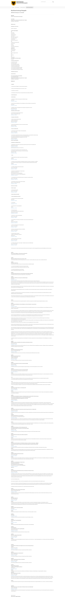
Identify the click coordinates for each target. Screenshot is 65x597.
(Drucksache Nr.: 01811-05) (14, 430)
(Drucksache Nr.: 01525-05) (14, 105)
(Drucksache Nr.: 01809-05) (14, 122)
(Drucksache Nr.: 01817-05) (14, 109)
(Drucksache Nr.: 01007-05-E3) (14, 179)
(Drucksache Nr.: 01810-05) (14, 236)
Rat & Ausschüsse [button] (17, 7)
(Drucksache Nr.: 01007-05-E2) (14, 175)
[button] (29, 7)
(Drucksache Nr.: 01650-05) (14, 164)
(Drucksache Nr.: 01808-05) (14, 217)
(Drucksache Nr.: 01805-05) (14, 231)
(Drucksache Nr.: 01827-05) (14, 126)
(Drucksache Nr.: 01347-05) (14, 522)
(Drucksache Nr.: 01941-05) (14, 417)
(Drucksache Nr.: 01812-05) (14, 575)
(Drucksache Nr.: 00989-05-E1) (14, 139)
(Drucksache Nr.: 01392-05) (14, 200)
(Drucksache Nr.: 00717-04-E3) (14, 146)
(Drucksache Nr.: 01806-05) (14, 555)
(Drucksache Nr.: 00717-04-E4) (14, 213)
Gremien (13, 7)
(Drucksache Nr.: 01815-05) (14, 183)
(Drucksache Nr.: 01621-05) (14, 159)
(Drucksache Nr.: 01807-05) (14, 500)
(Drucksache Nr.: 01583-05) (14, 101)
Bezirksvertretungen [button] (22, 7)
